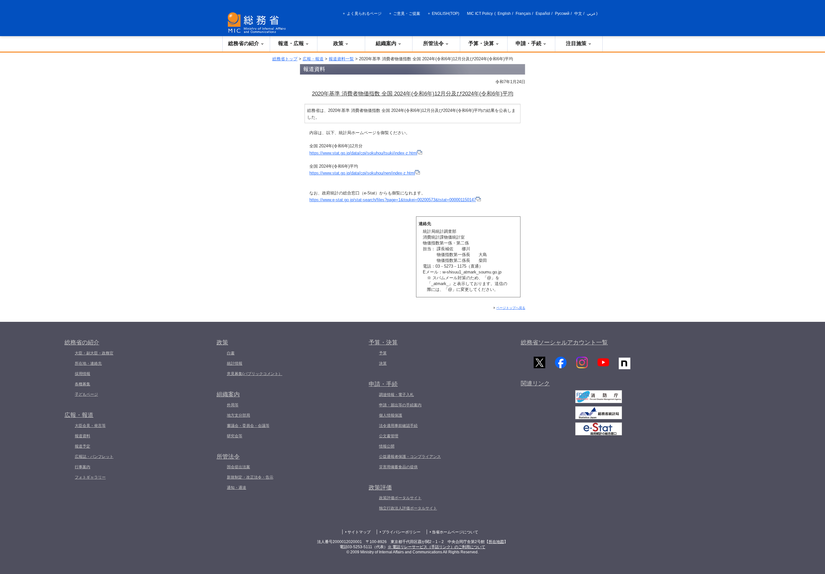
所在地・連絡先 (88, 363)
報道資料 (82, 436)
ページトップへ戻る (510, 308)
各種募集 (82, 384)
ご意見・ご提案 (406, 13)
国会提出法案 (238, 467)
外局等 (232, 405)
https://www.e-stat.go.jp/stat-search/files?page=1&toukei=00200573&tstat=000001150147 (392, 199)
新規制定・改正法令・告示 (250, 477)
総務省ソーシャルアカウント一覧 (564, 342)
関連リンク (535, 383)
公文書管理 (388, 436)
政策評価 (380, 487)
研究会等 (234, 436)
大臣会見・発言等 (90, 425)
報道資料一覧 (341, 58)
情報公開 (386, 446)
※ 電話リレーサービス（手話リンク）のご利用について (436, 547)
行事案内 (82, 467)
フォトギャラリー (90, 477)
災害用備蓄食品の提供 (398, 467)
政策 (338, 43)
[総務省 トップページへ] (258, 22)
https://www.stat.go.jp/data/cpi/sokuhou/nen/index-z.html (362, 173)
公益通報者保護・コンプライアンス (410, 456)
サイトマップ (359, 532)
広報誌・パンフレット (94, 456)
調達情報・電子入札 (396, 394)
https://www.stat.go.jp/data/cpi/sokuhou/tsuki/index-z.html (363, 153)
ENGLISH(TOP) (445, 13)
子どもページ (86, 394)
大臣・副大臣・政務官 (94, 353)
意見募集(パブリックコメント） (254, 373)
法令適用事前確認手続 (398, 425)
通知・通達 (236, 487)
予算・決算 (481, 43)
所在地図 (496, 542)
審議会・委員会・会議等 (248, 425)
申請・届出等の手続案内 (400, 405)
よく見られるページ (364, 13)
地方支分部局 (238, 415)
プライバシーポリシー (401, 532)
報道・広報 (291, 43)
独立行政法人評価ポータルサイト (408, 508)
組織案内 (386, 43)
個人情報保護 (390, 415)
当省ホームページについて (455, 532)
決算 (383, 363)
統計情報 (234, 363)
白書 (231, 353)
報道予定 (82, 446)
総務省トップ (284, 58)
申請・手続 (528, 43)
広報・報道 (313, 58)
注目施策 (576, 43)
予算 (383, 353)
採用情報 (82, 373)
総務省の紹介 (243, 43)
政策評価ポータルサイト (400, 498)
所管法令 (433, 43)
